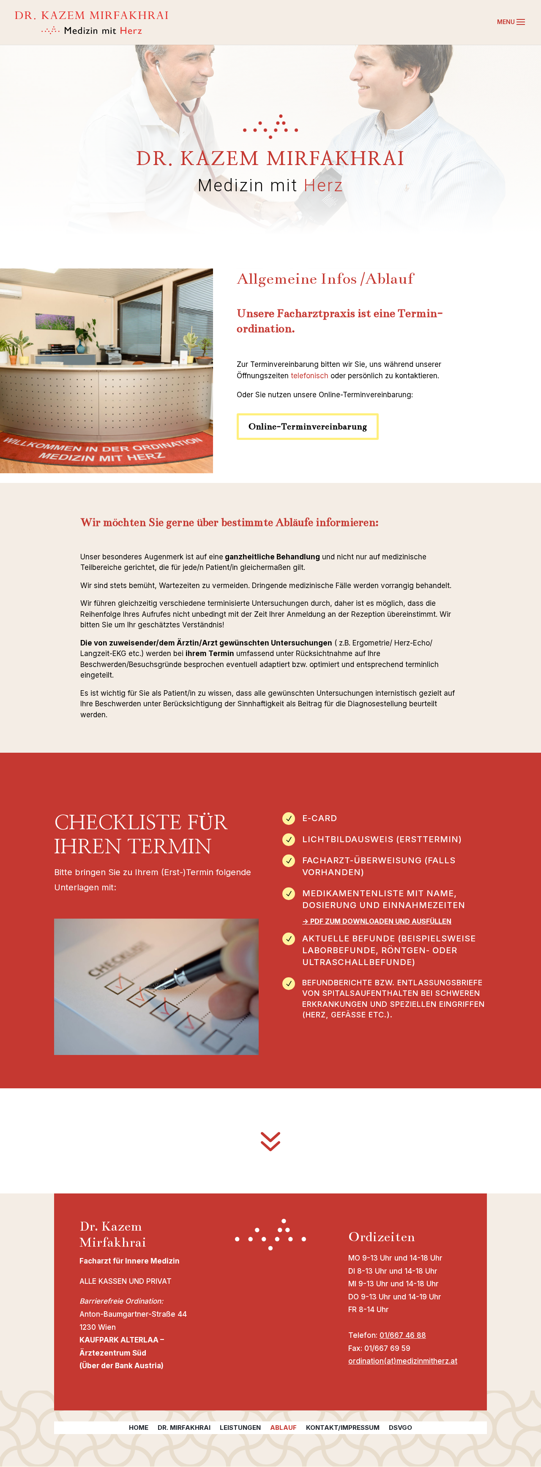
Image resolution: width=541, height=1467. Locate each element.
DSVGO (400, 1428)
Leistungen (240, 1428)
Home (138, 1428)
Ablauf (283, 1428)
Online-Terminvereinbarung (308, 426)
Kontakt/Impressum (343, 1428)
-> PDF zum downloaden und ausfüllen (376, 921)
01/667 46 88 (403, 1335)
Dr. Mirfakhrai (184, 1428)
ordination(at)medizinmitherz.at (402, 1361)
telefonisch (309, 375)
